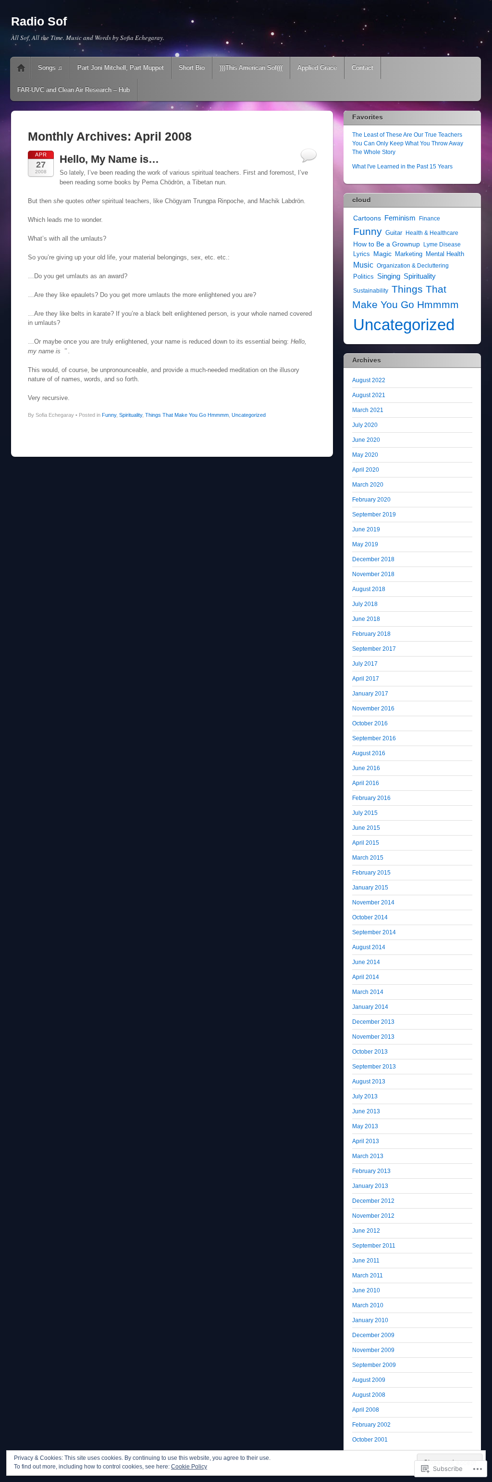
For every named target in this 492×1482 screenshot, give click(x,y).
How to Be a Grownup (386, 244)
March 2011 (367, 1275)
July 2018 (365, 604)
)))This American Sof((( (251, 67)
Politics (363, 276)
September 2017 (374, 648)
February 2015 (371, 872)
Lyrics (361, 254)
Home (21, 68)
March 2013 (367, 1156)
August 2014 (368, 947)
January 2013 (370, 1186)
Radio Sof (39, 21)
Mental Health (445, 254)
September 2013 (374, 1066)
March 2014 (367, 992)
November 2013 (373, 1036)
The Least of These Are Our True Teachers (407, 134)
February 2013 (371, 1171)
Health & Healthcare (432, 233)
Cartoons (367, 218)
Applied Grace (317, 67)
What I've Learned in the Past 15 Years (402, 166)
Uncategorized (249, 415)
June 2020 (366, 440)
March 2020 (367, 484)
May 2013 (365, 1126)
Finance (429, 218)
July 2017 (365, 663)
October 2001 (370, 1439)
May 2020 (365, 454)
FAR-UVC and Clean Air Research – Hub (73, 89)
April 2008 (365, 1409)
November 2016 (373, 708)
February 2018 (371, 634)
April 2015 (365, 842)
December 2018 (373, 559)
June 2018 (366, 619)
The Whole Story (373, 152)
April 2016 (365, 783)
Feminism (400, 218)
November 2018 (373, 574)
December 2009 (373, 1335)
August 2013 (368, 1081)
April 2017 (365, 678)
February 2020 (371, 499)
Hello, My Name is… (109, 159)
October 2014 (370, 917)
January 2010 (370, 1320)
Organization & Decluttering (413, 265)
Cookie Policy (189, 1466)
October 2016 (370, 723)
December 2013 (373, 1021)
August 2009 (368, 1380)
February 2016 (371, 798)
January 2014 (370, 1007)
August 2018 (368, 589)
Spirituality (130, 415)
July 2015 (365, 813)
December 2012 (373, 1201)
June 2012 (366, 1230)
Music (363, 264)
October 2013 (370, 1051)
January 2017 (370, 693)
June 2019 (366, 529)
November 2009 (373, 1350)
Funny (109, 415)
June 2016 (366, 768)
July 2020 (365, 425)
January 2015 (370, 887)
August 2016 (368, 753)
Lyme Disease (442, 244)
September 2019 (374, 514)
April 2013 (365, 1141)
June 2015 (366, 828)
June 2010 (366, 1290)
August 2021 (368, 395)
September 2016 (374, 738)
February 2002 (371, 1424)
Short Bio (192, 67)
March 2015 (367, 857)
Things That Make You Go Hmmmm (187, 415)
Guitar (393, 233)
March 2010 (367, 1305)
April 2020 (365, 469)
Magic (382, 254)
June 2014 (366, 962)
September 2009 (374, 1365)
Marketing (408, 254)
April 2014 (365, 977)
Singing (388, 276)
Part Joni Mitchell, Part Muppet (120, 67)
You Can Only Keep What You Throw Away (407, 143)
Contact (362, 67)
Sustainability (370, 290)
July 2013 (365, 1096)
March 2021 (367, 410)
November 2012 (373, 1215)
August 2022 (368, 380)
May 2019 (365, 544)
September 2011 (373, 1245)
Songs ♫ (50, 67)
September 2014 (374, 932)
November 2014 (373, 902)
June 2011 (366, 1260)
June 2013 (366, 1111)
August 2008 (368, 1395)
